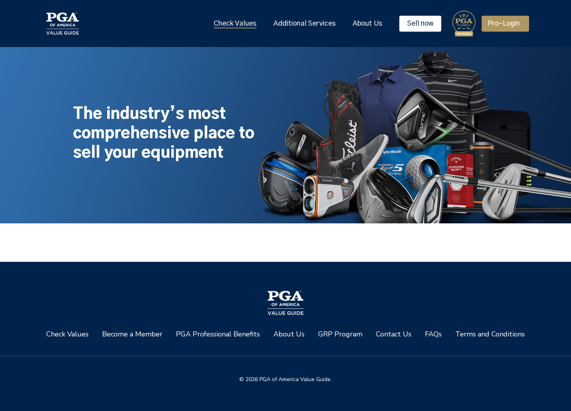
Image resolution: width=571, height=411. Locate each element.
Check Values (67, 334)
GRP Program (340, 334)
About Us (289, 334)
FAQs (433, 334)
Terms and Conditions (490, 334)
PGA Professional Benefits (218, 334)
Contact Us (393, 334)
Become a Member (132, 334)
